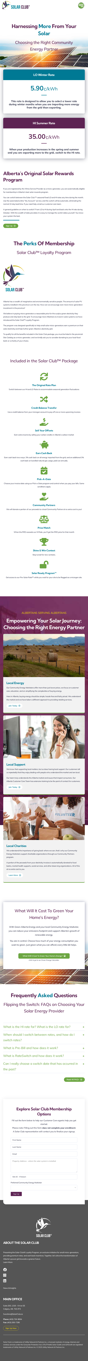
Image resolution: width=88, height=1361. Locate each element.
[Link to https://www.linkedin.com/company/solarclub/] (43, 1281)
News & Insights (9, 1288)
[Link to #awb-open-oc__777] (81, 5)
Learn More (7, 1262)
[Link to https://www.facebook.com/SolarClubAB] (43, 1269)
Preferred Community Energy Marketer (26, 1182)
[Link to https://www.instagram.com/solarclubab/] (43, 1275)
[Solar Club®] (16, 1)
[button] (16, 1194)
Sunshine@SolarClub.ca (13, 1314)
